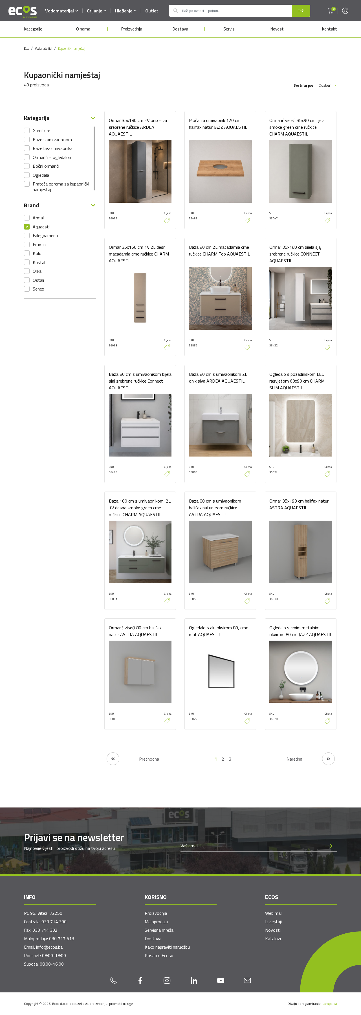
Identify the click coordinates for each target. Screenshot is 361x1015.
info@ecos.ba (49, 947)
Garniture (41, 130)
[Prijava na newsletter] (328, 846)
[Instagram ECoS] (167, 980)
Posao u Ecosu (159, 955)
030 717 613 (61, 938)
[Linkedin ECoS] (193, 980)
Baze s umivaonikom (52, 139)
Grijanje (94, 10)
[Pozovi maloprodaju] (113, 980)
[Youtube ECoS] (220, 980)
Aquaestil (41, 227)
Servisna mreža (159, 930)
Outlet (151, 10)
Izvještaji (273, 921)
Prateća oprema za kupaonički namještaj (61, 186)
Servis (229, 29)
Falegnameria (45, 235)
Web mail (273, 913)
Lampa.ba (329, 1003)
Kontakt (329, 29)
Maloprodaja (156, 921)
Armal (38, 218)
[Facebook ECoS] (140, 980)
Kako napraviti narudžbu (167, 947)
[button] (330, 11)
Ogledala (41, 175)
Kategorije (33, 29)
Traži (301, 10)
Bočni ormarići (46, 166)
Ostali (38, 280)
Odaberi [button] (325, 85)
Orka (37, 271)
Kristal (39, 262)
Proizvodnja (131, 29)
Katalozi (273, 938)
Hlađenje (123, 10)
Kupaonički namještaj (71, 48)
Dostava (180, 29)
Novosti (277, 29)
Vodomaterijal (59, 10)
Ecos (26, 48)
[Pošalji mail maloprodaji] (247, 980)
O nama (83, 29)
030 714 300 (54, 921)
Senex (38, 289)
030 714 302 (45, 930)
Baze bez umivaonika (52, 148)
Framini (40, 244)
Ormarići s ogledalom (52, 157)
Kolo (37, 253)
